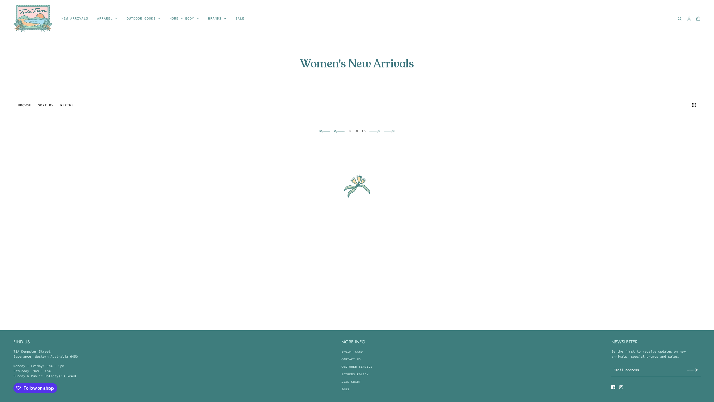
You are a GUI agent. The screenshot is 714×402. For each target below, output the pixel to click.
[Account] (689, 18)
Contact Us (351, 359)
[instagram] (621, 387)
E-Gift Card (352, 351)
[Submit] (692, 369)
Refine (67, 105)
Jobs (345, 389)
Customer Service (357, 366)
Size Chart (351, 382)
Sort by (46, 105)
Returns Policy (355, 374)
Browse (24, 105)
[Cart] (698, 18)
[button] (683, 105)
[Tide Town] (32, 18)
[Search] (679, 18)
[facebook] (613, 387)
